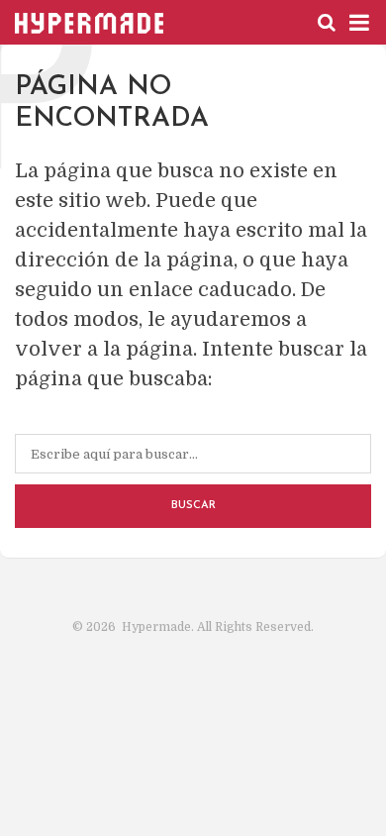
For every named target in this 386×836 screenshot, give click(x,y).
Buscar (193, 505)
